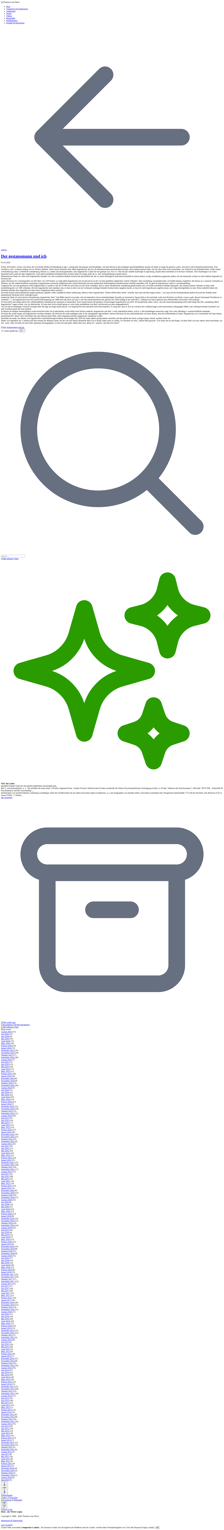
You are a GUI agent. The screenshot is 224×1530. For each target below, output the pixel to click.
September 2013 (8, 1393)
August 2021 (6, 1172)
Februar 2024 (7, 1102)
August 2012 (6, 1424)
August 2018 (6, 1256)
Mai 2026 (5, 1039)
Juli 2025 (5, 1062)
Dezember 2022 (8, 1134)
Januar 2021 (6, 1188)
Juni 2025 (5, 1064)
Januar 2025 (6, 1076)
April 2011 (5, 1459)
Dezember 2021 (8, 1162)
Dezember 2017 (8, 1274)
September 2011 (8, 1449)
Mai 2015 (5, 1347)
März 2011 (5, 1461)
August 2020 (6, 1200)
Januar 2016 (6, 1328)
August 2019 (6, 1228)
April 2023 (5, 1125)
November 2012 (8, 1417)
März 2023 (5, 1127)
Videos (9, 16)
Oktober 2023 (7, 1111)
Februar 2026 (7, 1046)
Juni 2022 (5, 1148)
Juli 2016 (5, 1314)
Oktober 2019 (7, 1223)
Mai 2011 (5, 1456)
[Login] (4, 1507)
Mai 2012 (5, 1431)
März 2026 (5, 1043)
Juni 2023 (5, 1120)
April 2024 (5, 1097)
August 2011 (6, 1452)
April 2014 (5, 1377)
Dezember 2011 (8, 1442)
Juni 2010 (5, 1480)
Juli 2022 (5, 1146)
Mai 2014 (5, 1375)
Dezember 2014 (8, 1358)
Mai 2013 (5, 1403)
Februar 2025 (7, 1074)
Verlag (9, 13)
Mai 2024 (5, 1095)
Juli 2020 (5, 1202)
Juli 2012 (5, 1426)
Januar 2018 (6, 1272)
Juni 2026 (5, 1036)
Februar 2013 (7, 1410)
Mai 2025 (5, 1067)
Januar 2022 (6, 1160)
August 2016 (6, 1312)
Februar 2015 (7, 1354)
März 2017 (5, 1295)
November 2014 (8, 1361)
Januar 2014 (6, 1384)
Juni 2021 (5, 1176)
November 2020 (8, 1193)
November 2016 (8, 1305)
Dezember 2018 (8, 1246)
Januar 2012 (6, 1440)
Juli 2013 (5, 1398)
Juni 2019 (5, 1232)
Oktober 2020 (7, 1195)
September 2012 (8, 1421)
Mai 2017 (5, 1291)
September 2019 (8, 1225)
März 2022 (5, 1155)
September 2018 (8, 1253)
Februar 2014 (7, 1382)
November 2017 (8, 1277)
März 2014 (5, 1379)
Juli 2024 (5, 1090)
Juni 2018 (5, 1260)
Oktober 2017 (7, 1279)
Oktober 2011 (7, 1447)
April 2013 (5, 1405)
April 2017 (5, 1293)
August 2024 (6, 1088)
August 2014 (6, 1368)
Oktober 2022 (7, 1139)
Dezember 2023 (8, 1106)
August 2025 (6, 1060)
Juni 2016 (5, 1316)
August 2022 (6, 1144)
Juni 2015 (5, 1344)
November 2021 (8, 1165)
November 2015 (8, 1333)
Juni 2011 (5, 1454)
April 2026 (5, 1041)
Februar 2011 (6, 1463)
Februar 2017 (7, 1298)
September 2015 (8, 1337)
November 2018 (8, 1249)
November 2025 (8, 1053)
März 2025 (5, 1071)
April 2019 (5, 1237)
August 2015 (6, 1340)
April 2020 (5, 1209)
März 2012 (5, 1435)
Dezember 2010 (8, 1468)
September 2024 (8, 1085)
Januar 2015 (6, 1356)
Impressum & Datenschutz (12, 1520)
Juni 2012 (5, 1428)
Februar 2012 (7, 1438)
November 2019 (8, 1221)
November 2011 (8, 1445)
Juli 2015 (5, 1342)
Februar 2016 (7, 1326)
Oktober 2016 (7, 1307)
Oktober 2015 (7, 1335)
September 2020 (8, 1197)
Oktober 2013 (7, 1391)
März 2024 (5, 1099)
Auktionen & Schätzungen (17, 9)
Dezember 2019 (8, 1218)
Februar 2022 (7, 1158)
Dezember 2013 (8, 1386)
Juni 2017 (5, 1288)
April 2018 (5, 1265)
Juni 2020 (5, 1204)
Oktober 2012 (7, 1419)
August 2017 (6, 1284)
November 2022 (8, 1137)
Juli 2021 (5, 1174)
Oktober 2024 (7, 1083)
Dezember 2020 (8, 1190)
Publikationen (12, 20)
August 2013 (6, 1396)
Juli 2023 (5, 1118)
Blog (8, 6)
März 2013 (5, 1407)
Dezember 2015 (8, 1330)
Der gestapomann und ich (24, 256)
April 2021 (5, 1181)
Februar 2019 (7, 1242)
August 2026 (6, 1032)
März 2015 (5, 1351)
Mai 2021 (5, 1179)
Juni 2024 (5, 1092)
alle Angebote (6, 797)
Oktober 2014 (7, 1363)
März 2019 (5, 1239)
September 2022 (8, 1141)
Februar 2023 (7, 1130)
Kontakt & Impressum (15, 23)
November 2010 (8, 1470)
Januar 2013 (6, 1412)
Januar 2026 (6, 1048)
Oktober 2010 (7, 1473)
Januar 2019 (6, 1244)
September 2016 (8, 1309)
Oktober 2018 (7, 1251)
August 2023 (6, 1116)
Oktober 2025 (7, 1055)
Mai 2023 (5, 1123)
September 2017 (8, 1281)
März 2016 (5, 1323)
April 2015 (5, 1349)
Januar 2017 (6, 1300)
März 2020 (5, 1211)
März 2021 (5, 1183)
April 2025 (5, 1069)
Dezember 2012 (8, 1414)
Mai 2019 (5, 1235)
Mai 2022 (5, 1151)
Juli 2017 (5, 1286)
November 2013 (8, 1389)
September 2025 (8, 1057)
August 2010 (6, 1477)
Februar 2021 (7, 1186)
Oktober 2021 (7, 1167)
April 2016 (5, 1321)
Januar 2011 (6, 1466)
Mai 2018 (5, 1263)
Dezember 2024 (8, 1078)
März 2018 (5, 1267)
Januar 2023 (6, 1132)
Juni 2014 (5, 1372)
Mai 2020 (5, 1207)
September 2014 (8, 1365)
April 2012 (5, 1433)
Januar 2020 (6, 1216)
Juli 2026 (5, 1034)
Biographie (10, 18)
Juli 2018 (5, 1258)
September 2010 (8, 1475)
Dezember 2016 (8, 1302)
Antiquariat (10, 11)
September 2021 (8, 1169)
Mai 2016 (5, 1319)
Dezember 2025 (8, 1050)
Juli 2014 (5, 1370)
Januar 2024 (6, 1104)
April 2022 (5, 1153)
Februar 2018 (7, 1270)
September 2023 (8, 1113)
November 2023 (8, 1109)
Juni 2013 (5, 1400)
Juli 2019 (5, 1230)
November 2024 (8, 1081)
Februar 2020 (7, 1214)
